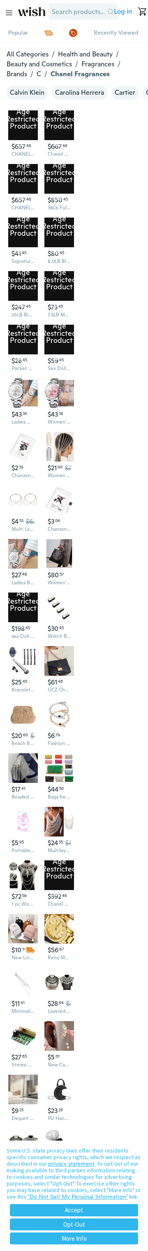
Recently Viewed (116, 32)
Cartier (125, 92)
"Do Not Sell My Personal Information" (78, 1196)
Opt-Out (74, 1224)
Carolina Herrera (79, 92)
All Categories (28, 54)
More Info (74, 1238)
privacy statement (71, 1163)
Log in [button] (123, 11)
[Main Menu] (9, 12)
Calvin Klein (27, 92)
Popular (18, 32)
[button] (110, 11)
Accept (74, 1210)
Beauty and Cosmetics (39, 64)
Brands (17, 74)
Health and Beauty (85, 54)
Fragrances (97, 64)
